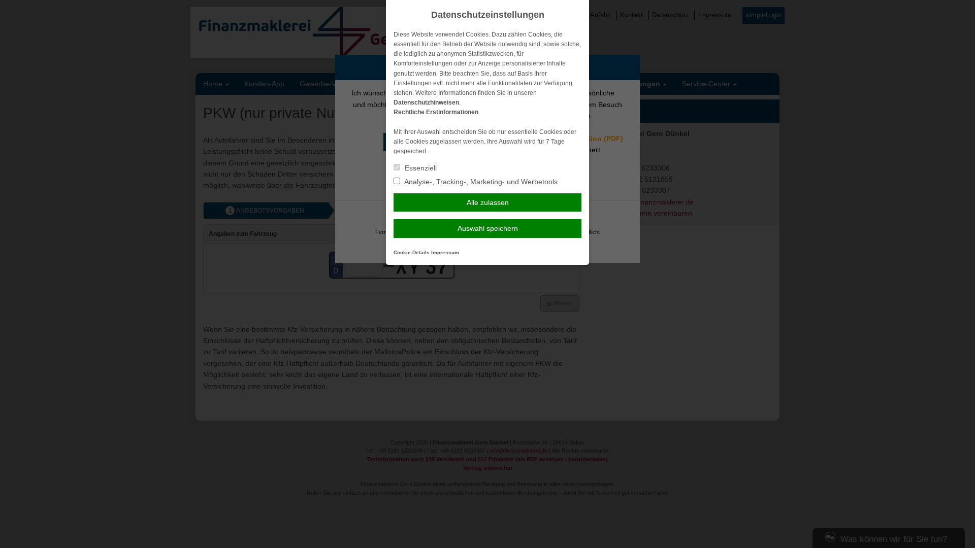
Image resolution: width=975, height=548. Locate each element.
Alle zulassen (488, 202)
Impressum (445, 252)
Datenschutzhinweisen (426, 102)
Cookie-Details (412, 252)
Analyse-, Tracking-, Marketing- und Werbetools (480, 182)
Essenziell (420, 168)
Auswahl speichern (488, 228)
